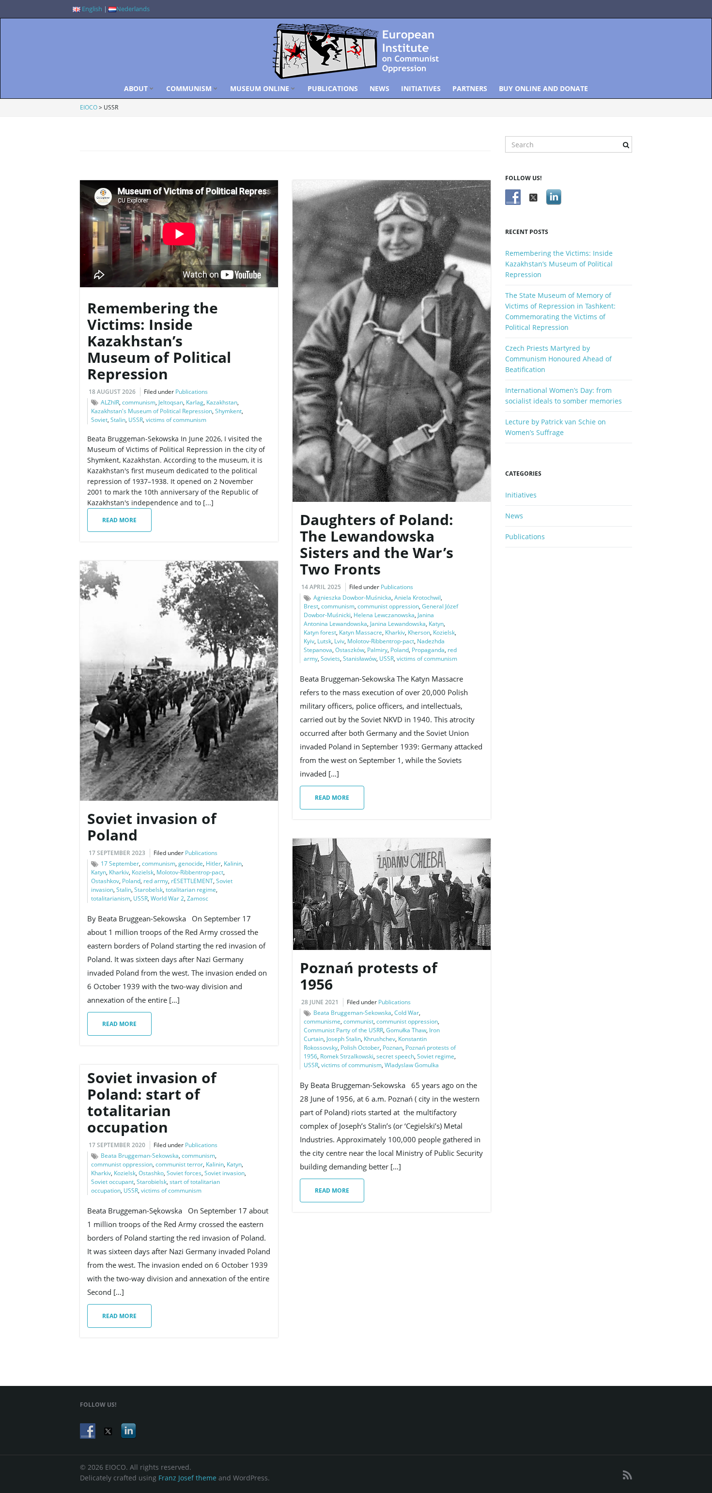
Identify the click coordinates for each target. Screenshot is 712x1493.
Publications (333, 88)
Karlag (194, 402)
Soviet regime (435, 1056)
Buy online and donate (543, 88)
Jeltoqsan (170, 402)
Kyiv (309, 641)
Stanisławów (359, 658)
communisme (322, 1021)
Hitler (213, 863)
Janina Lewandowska (398, 624)
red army (155, 881)
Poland (399, 650)
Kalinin (233, 863)
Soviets (330, 658)
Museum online (260, 88)
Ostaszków (349, 650)
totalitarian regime (191, 890)
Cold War (406, 1013)
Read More (119, 520)
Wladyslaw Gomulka (412, 1065)
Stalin (117, 420)
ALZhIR (110, 402)
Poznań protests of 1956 (368, 976)
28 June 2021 (320, 1002)
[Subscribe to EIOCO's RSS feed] (627, 1475)
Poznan (392, 1047)
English (91, 9)
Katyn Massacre (360, 632)
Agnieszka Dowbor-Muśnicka (352, 597)
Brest (311, 606)
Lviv (339, 641)
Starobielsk (152, 1182)
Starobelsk (148, 890)
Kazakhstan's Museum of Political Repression (151, 411)
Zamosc (197, 898)
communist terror (179, 1164)
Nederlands (133, 9)
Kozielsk (444, 632)
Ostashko (151, 1173)
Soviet (99, 420)
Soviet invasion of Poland (152, 827)
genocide (190, 863)
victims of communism (176, 420)
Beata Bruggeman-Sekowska (352, 1013)
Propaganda (428, 650)
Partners (469, 88)
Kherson (419, 632)
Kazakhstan (221, 402)
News (379, 88)
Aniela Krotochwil (417, 597)
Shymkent (228, 411)
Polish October (360, 1047)
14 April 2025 (321, 587)
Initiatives (421, 88)
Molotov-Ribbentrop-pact (380, 641)
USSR (135, 420)
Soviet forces (184, 1173)
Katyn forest (320, 632)
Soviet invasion (224, 1173)
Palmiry (377, 650)
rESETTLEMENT (192, 881)
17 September (120, 863)
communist (358, 1021)
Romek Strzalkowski (346, 1056)
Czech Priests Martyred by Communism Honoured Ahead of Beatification (558, 358)
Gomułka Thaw (406, 1030)
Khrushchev (379, 1039)
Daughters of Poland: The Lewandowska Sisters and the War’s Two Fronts (376, 544)
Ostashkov (105, 881)
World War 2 (167, 898)
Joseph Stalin (343, 1039)
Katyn (436, 624)
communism (138, 402)
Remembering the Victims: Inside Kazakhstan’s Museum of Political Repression (159, 341)
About (137, 88)
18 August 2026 (112, 392)
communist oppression (388, 606)
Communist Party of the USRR (343, 1030)
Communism (190, 88)
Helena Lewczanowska (384, 615)
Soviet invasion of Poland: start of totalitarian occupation (152, 1102)
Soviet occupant (112, 1182)
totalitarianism (110, 898)
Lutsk (324, 641)
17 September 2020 (117, 1145)
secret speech (395, 1056)
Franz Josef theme (187, 1477)
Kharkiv (395, 632)
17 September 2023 (117, 853)
